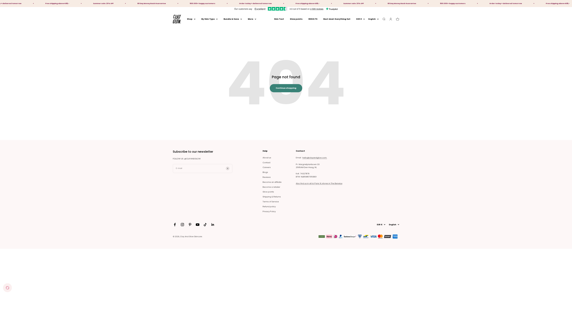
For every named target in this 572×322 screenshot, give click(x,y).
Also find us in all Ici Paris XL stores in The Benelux (319, 183)
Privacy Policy (269, 211)
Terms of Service (271, 201)
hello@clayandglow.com (314, 157)
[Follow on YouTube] (198, 225)
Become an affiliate (272, 182)
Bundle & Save (231, 18)
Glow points (296, 18)
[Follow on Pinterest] (190, 225)
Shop (189, 18)
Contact (266, 162)
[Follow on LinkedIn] (213, 225)
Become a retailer (271, 187)
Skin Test (279, 18)
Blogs (265, 172)
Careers (267, 167)
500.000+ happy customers (180, 3)
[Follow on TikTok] (205, 225)
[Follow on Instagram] (182, 225)
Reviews (267, 177)
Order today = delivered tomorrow (233, 3)
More (250, 18)
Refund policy (269, 206)
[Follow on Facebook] (175, 225)
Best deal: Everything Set (336, 18)
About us (267, 157)
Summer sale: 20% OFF (81, 3)
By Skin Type (208, 18)
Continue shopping (286, 88)
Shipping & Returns (272, 196)
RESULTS (312, 18)
